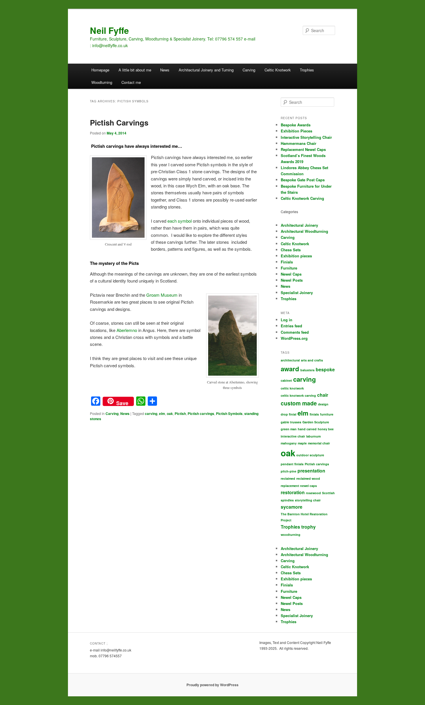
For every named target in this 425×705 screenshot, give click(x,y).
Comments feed (295, 332)
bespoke (325, 369)
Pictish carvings (201, 413)
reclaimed (288, 478)
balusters (307, 370)
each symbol (179, 221)
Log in (286, 319)
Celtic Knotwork (278, 70)
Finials (287, 262)
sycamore (291, 506)
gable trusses (291, 422)
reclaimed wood (308, 478)
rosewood (313, 493)
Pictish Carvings (119, 122)
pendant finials (292, 464)
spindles (287, 500)
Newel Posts (292, 280)
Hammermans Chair (298, 143)
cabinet (286, 380)
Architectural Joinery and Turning (206, 70)
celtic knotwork (292, 388)
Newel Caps (291, 274)
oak (170, 413)
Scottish (328, 493)
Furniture (289, 268)
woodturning (290, 534)
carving (151, 413)
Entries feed (291, 325)
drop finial (288, 414)
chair (322, 395)
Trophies (307, 70)
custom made (299, 403)
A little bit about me (135, 70)
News (164, 70)
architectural (290, 360)
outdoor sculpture (310, 455)
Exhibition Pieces (296, 131)
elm (162, 413)
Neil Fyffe (109, 30)
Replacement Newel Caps (303, 149)
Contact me (131, 82)
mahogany (289, 443)
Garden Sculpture (315, 422)
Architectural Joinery (299, 225)
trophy (308, 526)
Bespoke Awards (296, 125)
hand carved (307, 429)
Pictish (180, 413)
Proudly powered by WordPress (212, 684)
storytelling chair (308, 500)
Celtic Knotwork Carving (302, 198)
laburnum (313, 436)
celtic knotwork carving (298, 395)
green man (289, 429)
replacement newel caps (299, 485)
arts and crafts (312, 360)
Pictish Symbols (229, 413)
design (323, 404)
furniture (326, 414)
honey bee (326, 429)
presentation (311, 470)
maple (302, 443)
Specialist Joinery (297, 292)
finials (314, 414)
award (290, 368)
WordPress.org (294, 338)
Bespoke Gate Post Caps (303, 179)
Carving (249, 70)
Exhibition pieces (296, 256)
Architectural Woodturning (304, 231)
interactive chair (293, 436)
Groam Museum (162, 295)
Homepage (100, 70)
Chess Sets (291, 249)
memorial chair (319, 443)
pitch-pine (288, 471)
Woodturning (101, 82)
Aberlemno (127, 330)
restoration (293, 492)
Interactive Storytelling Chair (306, 137)
